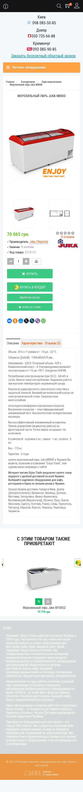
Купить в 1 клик (31, 307)
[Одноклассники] (14, 320)
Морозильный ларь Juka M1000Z (41, 608)
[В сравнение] (36, 261)
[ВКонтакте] (8, 320)
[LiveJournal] (31, 320)
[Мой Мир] (19, 320)
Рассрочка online (30, 297)
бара (32, 647)
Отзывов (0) (52, 343)
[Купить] (36, 601)
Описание (13, 343)
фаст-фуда (57, 647)
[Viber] (36, 320)
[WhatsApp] (42, 320)
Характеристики (32, 343)
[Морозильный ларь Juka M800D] (24, 213)
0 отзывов (67, 237)
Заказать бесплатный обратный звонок (43, 55)
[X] (25, 320)
